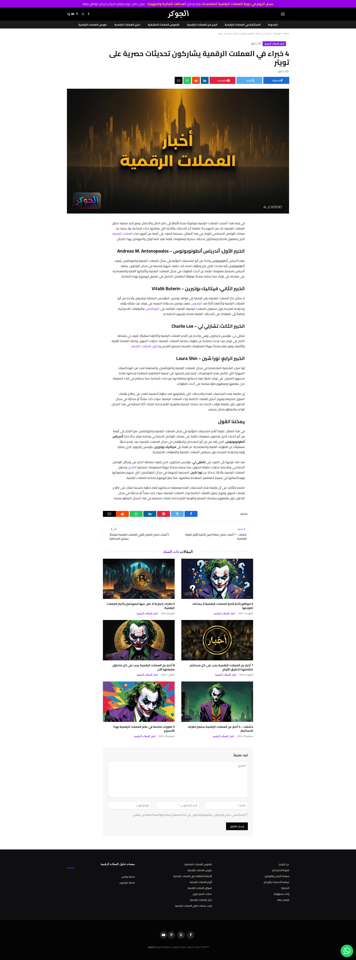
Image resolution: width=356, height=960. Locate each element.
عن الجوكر (284, 864)
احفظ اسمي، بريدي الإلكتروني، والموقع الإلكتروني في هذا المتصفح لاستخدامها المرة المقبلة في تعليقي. (188, 814)
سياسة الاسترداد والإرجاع (276, 882)
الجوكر (151, 947)
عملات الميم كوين (202, 893)
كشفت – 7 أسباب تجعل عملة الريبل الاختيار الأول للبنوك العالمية (216, 536)
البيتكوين (196, 303)
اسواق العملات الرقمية (199, 888)
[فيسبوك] (249, 233)
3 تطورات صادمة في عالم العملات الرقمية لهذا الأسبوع (144, 729)
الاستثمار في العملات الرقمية (243, 24)
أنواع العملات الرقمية (201, 882)
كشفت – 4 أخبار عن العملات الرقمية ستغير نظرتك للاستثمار (220, 729)
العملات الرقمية (123, 233)
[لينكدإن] (205, 80)
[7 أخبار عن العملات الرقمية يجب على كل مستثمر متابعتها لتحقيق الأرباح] (217, 640)
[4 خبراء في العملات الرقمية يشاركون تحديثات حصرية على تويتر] (178, 212)
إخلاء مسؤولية (281, 893)
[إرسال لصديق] (178, 80)
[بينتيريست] (249, 252)
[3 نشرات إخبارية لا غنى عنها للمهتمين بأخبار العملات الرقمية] (139, 579)
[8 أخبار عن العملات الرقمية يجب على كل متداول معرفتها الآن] (139, 640)
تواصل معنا (90, 4)
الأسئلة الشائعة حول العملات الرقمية (192, 876)
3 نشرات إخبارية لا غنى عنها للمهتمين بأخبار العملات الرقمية (141, 606)
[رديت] (196, 80)
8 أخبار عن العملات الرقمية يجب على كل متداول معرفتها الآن (143, 667)
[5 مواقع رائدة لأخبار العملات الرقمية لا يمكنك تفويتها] (217, 579)
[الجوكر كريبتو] (178, 14)
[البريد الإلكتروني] (249, 281)
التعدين (132, 467)
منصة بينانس (128, 876)
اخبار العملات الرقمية (274, 43)
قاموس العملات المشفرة (163, 24)
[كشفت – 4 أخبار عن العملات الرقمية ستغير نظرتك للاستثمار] (217, 701)
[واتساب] (187, 80)
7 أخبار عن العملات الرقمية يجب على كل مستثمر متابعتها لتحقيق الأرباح (221, 667)
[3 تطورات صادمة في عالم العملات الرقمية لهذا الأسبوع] (139, 701)
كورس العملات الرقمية (92, 24)
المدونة (273, 24)
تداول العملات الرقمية (145, 346)
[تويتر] (249, 243)
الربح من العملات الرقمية (202, 24)
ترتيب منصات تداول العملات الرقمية (193, 905)
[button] (283, 14)
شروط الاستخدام (280, 870)
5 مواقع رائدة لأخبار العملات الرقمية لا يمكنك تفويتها (222, 606)
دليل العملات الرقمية (127, 24)
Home (286, 33)
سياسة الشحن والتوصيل (276, 876)
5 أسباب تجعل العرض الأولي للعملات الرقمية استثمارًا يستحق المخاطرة (139, 536)
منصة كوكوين (127, 882)
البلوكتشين (152, 308)
